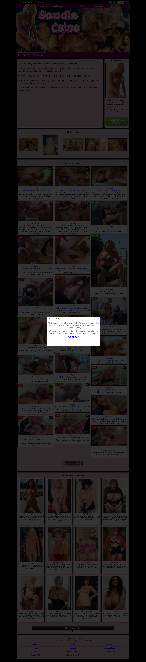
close (97, 318)
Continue (73, 336)
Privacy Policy (81, 333)
